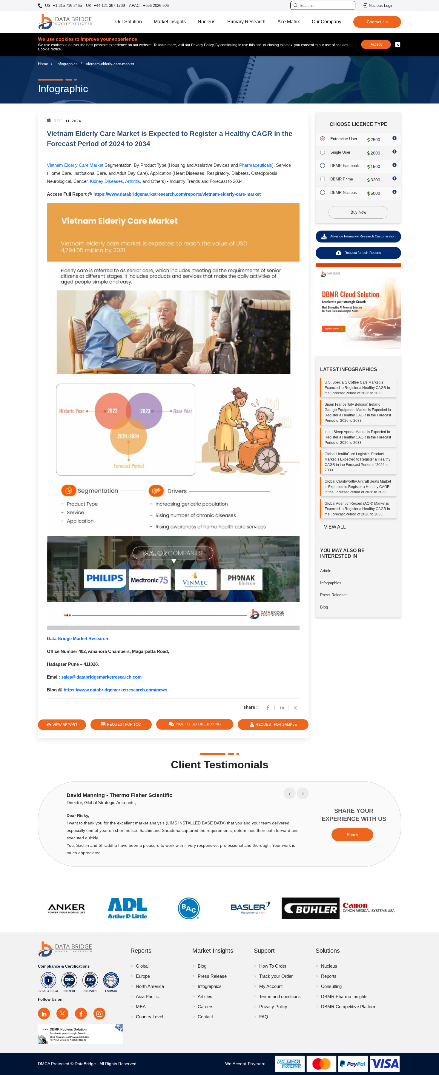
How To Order (272, 966)
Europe (143, 976)
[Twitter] (297, 707)
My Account (271, 986)
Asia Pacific (147, 996)
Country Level (149, 1016)
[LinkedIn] (44, 1014)
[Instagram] (99, 1014)
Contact (205, 1016)
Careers (206, 1006)
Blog (324, 607)
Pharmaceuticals (255, 165)
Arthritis (132, 181)
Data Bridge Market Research (77, 638)
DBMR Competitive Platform (349, 1006)
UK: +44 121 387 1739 (105, 5)
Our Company (326, 21)
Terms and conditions (280, 996)
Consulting (331, 986)
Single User (340, 152)
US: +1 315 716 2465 (63, 6)
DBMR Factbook (344, 165)
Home (43, 64)
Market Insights (170, 21)
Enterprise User (343, 139)
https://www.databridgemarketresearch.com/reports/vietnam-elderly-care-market (177, 194)
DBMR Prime (341, 179)
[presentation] (290, 793)
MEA (141, 1006)
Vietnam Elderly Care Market (75, 165)
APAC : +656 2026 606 (149, 5)
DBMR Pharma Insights (344, 996)
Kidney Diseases (106, 181)
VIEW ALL (335, 526)
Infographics (67, 64)
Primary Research (246, 21)
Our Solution (128, 21)
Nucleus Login (381, 5)
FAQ (263, 1016)
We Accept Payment (246, 1063)
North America (150, 986)
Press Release (212, 976)
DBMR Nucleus (343, 192)
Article (325, 571)
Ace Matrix (288, 21)
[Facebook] (268, 707)
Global (142, 966)
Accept (376, 44)
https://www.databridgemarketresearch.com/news (115, 689)
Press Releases (334, 595)
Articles (205, 996)
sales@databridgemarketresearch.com (101, 676)
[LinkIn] (282, 707)
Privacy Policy (273, 1006)
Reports (329, 976)
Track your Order (276, 976)
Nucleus (206, 21)
